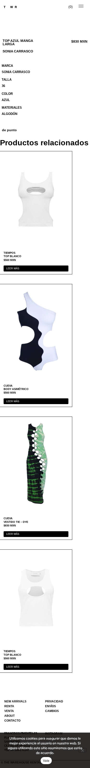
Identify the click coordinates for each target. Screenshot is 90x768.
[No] (82, 750)
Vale (46, 760)
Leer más (12, 268)
